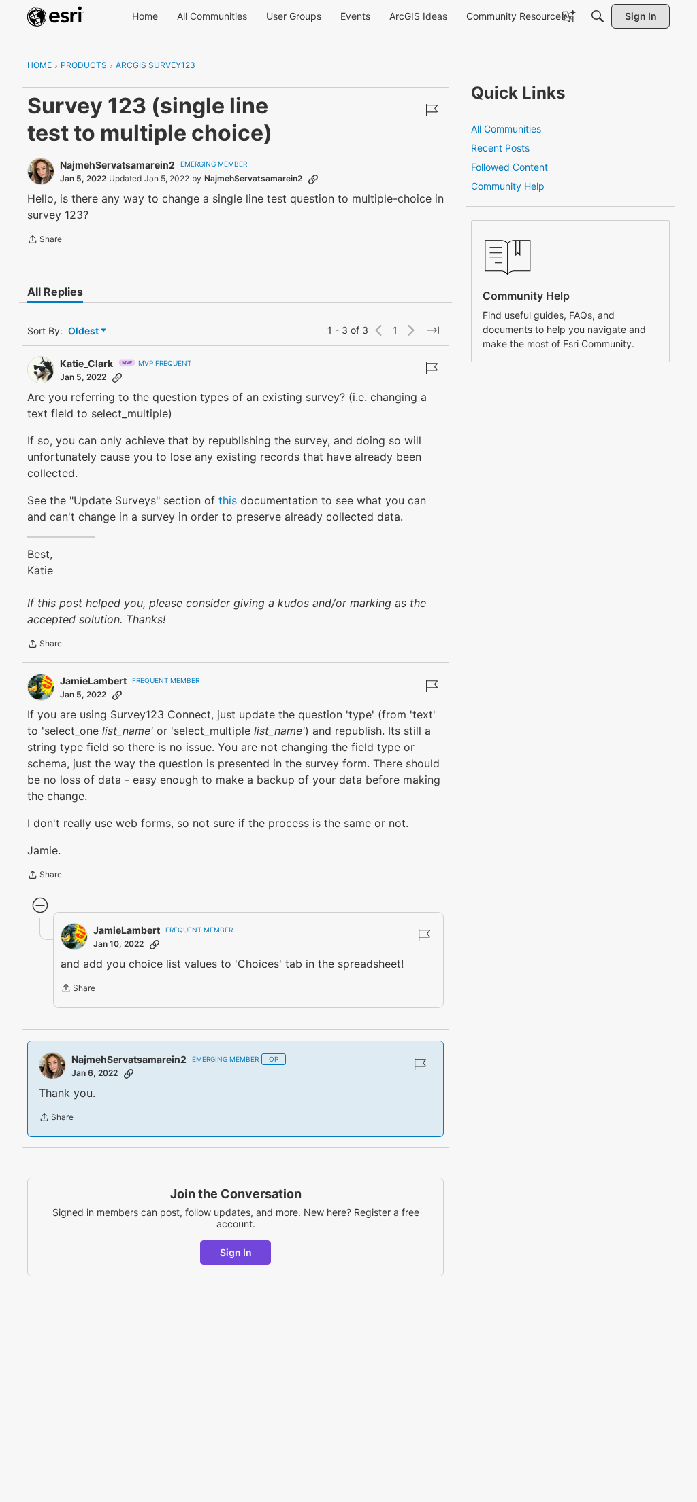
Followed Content (509, 167)
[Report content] (431, 110)
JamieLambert (93, 680)
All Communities (506, 129)
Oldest (84, 331)
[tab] (55, 291)
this (227, 500)
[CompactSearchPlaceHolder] (597, 16)
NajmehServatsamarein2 (117, 165)
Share (44, 240)
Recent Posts (500, 148)
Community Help (508, 186)
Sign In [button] (236, 1252)
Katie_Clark (86, 363)
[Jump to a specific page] (433, 330)
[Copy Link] (313, 179)
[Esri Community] (55, 16)
